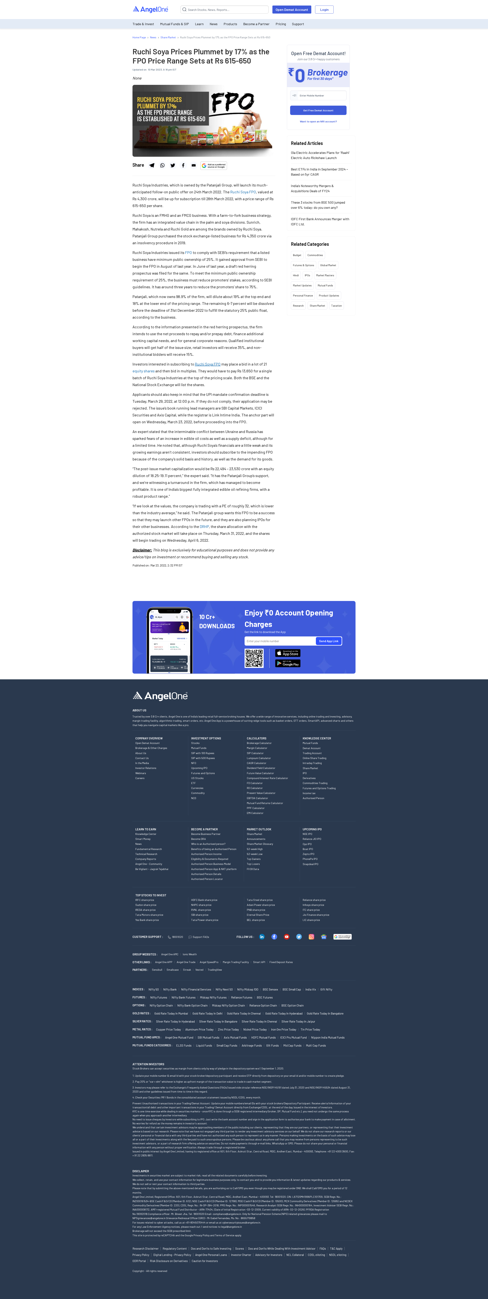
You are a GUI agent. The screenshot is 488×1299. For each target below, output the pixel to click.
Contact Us (142, 758)
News (214, 24)
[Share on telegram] (152, 165)
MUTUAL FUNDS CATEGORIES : (152, 1045)
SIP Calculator (255, 753)
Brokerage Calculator (259, 743)
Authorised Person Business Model (211, 863)
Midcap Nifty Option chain (228, 1005)
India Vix (310, 989)
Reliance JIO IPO (312, 838)
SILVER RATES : (142, 1021)
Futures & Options (303, 265)
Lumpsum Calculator (259, 758)
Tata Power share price (204, 919)
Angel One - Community (148, 863)
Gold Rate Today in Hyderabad (284, 1013)
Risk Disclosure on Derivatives (169, 1261)
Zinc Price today (228, 1029)
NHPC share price (201, 904)
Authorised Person (313, 798)
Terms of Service (224, 1235)
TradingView (215, 969)
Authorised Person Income (206, 854)
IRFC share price (144, 899)
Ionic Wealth (190, 954)
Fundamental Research (148, 849)
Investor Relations (145, 768)
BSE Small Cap (292, 989)
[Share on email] (193, 165)
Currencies (197, 788)
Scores (239, 1248)
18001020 (177, 936)
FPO (188, 252)
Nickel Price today (255, 1029)
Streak (187, 969)
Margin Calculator (257, 748)
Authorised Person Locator (207, 878)
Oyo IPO (307, 844)
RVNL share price (201, 909)
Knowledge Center (145, 833)
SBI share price (199, 914)
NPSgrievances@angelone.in (148, 1218)
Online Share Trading (314, 758)
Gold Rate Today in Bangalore (325, 1013)
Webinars (140, 773)
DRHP (204, 526)
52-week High (255, 849)
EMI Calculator (255, 813)
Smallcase (173, 969)
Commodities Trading (315, 783)
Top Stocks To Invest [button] (150, 895)
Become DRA (198, 838)
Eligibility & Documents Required (209, 858)
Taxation (336, 305)
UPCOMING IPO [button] (312, 829)
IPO (305, 773)
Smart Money (142, 838)
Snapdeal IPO (310, 864)
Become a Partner (256, 24)
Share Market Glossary (260, 843)
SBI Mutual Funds (208, 1037)
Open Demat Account (292, 9)
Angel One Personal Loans (211, 1254)
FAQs (322, 1248)
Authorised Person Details (206, 874)
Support (298, 24)
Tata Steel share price (260, 899)
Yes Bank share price (147, 919)
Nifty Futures (158, 997)
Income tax (309, 793)
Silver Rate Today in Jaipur (298, 1021)
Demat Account (312, 748)
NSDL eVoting (337, 1254)
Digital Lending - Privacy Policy (172, 1254)
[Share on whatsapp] (162, 165)
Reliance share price (314, 899)
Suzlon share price (145, 904)
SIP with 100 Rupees (202, 753)
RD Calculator (255, 788)
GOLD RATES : (141, 1013)
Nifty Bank (170, 989)
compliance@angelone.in (227, 1213)
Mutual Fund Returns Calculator (265, 803)
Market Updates (302, 285)
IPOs (307, 275)
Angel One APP (163, 962)
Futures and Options (203, 773)
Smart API (259, 962)
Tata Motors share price (149, 914)
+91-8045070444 (195, 1222)
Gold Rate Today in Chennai (244, 1013)
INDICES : (138, 989)
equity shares (143, 371)
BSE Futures (265, 997)
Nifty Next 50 (224, 989)
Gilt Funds (272, 1045)
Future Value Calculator (260, 773)
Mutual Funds (325, 285)
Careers (139, 778)
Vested (199, 969)
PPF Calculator (256, 808)
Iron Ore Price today (283, 1029)
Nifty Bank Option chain (192, 1005)
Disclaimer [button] (140, 1171)
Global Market (328, 265)
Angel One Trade (186, 962)
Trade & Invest (143, 24)
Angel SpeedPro (209, 962)
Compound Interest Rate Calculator (267, 778)
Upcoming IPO (199, 768)
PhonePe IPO (310, 858)
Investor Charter (241, 1254)
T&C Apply (336, 1248)
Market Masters (325, 275)
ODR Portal (139, 1261)
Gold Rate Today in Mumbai (171, 1013)
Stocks (195, 743)
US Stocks (197, 778)
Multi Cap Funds (316, 1045)
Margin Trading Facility (236, 962)
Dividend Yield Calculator (261, 768)
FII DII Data (253, 869)
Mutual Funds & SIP (174, 24)
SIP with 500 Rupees (203, 758)
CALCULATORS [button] (256, 738)
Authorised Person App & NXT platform (214, 869)
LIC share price (311, 919)
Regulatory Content (175, 1248)
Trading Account (312, 753)
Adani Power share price (261, 904)
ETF (193, 783)
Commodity (198, 793)
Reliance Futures (241, 997)
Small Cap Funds (227, 1045)
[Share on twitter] (173, 165)
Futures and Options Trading (319, 788)
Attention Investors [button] (148, 1064)
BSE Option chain (292, 1005)
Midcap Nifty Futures (213, 997)
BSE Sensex (270, 989)
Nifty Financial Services (196, 989)
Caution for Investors (205, 1261)
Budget (297, 255)
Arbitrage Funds (252, 1045)
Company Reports (145, 858)
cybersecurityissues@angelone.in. (241, 1222)
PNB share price (256, 909)
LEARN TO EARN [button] (145, 829)
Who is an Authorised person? (208, 843)
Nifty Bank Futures (184, 997)
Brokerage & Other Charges (151, 748)
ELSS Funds (184, 1045)
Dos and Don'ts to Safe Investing (211, 1248)
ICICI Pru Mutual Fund (293, 1037)
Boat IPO (308, 849)
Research (298, 305)
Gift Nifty (326, 989)
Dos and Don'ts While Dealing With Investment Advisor (281, 1248)
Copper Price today (168, 1029)
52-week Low (254, 854)
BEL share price (256, 919)
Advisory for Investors (268, 1254)
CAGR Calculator (256, 763)
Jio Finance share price (316, 914)
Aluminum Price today (199, 1029)
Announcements (256, 838)
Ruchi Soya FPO (243, 192)
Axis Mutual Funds (235, 1037)
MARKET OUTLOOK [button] (259, 829)
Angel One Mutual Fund (179, 1037)
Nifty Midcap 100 (247, 989)
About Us (140, 753)
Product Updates (329, 295)
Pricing (281, 24)
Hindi (296, 275)
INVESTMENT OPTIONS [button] (206, 738)
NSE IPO (307, 833)
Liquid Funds (204, 1045)
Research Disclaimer (145, 1248)
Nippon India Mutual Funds (328, 1037)
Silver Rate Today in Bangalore (218, 1021)
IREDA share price (145, 909)
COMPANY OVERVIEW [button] (149, 738)
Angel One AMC (169, 954)
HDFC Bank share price (204, 899)
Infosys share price (313, 904)
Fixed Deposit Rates (281, 962)
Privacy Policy (201, 1235)
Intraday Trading (312, 763)
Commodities (315, 255)
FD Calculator (255, 783)
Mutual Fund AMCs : (146, 1037)
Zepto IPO (308, 854)
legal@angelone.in (231, 1226)
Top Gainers (254, 858)
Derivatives (309, 778)
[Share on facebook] (183, 165)
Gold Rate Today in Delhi (208, 1013)
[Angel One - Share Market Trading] (150, 9)
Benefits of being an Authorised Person (213, 849)
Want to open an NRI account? (318, 121)
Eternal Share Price (258, 914)
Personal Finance (303, 295)
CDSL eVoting (316, 1254)
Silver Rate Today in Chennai (259, 1021)
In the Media (142, 763)
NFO (193, 763)
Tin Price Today (310, 1029)
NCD (193, 798)
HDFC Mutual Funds (263, 1037)
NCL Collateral (295, 1254)
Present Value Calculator (261, 793)
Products (230, 24)
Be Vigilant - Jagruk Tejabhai (151, 869)
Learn (199, 24)
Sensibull (157, 969)
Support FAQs (201, 936)
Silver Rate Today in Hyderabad (175, 1021)
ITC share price (311, 909)
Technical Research (146, 854)
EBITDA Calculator (257, 798)
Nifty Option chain (161, 1005)
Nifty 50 (153, 989)
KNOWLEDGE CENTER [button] (317, 738)
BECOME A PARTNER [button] (204, 829)
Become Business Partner (206, 833)
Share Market (317, 305)
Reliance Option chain (263, 1005)
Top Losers (253, 863)
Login (324, 9)
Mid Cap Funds (292, 1045)
